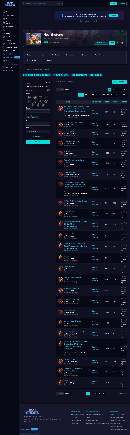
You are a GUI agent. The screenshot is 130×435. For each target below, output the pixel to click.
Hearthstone (11, 18)
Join (112, 43)
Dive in (34, 429)
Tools (8, 40)
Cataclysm (74, 424)
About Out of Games (117, 415)
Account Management (118, 430)
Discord (9, 70)
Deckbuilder (56, 55)
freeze (66, 381)
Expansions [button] (70, 55)
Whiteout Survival (10, 22)
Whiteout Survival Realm (94, 415)
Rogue (46, 101)
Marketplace (12, 64)
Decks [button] (29, 55)
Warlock (38, 104)
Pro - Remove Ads (116, 426)
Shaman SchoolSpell (71, 288)
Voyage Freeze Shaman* (73, 278)
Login (113, 3)
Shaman (32, 104)
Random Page (11, 47)
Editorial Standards (116, 418)
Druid (40, 97)
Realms (9, 30)
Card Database (76, 420)
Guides (88, 418)
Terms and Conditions (117, 420)
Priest (40, 101)
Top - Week (95, 94)
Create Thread (101, 43)
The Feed (10, 15)
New (87, 94)
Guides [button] (84, 55)
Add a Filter (39, 136)
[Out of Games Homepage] (32, 411)
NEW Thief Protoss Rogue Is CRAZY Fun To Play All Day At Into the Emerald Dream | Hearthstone (76, 109)
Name (68, 102)
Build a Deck (120, 82)
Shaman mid (68, 234)
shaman (66, 256)
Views (115, 102)
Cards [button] (42, 55)
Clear (48, 83)
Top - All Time (120, 94)
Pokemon (9, 26)
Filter (37, 142)
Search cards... (32, 131)
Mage (29, 101)
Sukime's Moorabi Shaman (73, 122)
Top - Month (107, 94)
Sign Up (122, 3)
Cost (107, 102)
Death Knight (29, 97)
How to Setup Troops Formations (97, 424)
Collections (49, 60)
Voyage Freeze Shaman (72, 321)
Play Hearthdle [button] (32, 60)
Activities (10, 50)
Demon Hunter (35, 97)
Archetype (96, 102)
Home (8, 11)
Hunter (46, 97)
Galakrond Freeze (70, 310)
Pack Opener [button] (99, 55)
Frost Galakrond (69, 212)
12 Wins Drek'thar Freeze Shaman (76, 201)
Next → (68, 89)
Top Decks (74, 418)
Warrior (43, 104)
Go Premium (113, 15)
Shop (8, 60)
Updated (124, 102)
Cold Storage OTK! (70, 131)
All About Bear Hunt (92, 420)
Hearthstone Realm (77, 415)
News (8, 33)
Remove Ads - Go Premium (89, 21)
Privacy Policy (115, 424)
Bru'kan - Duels (69, 360)
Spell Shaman (69, 267)
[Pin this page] (24, 69)
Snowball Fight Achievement (74, 332)
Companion (10, 43)
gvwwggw (67, 151)
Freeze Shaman (69, 172)
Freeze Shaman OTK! (71, 141)
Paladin (35, 101)
